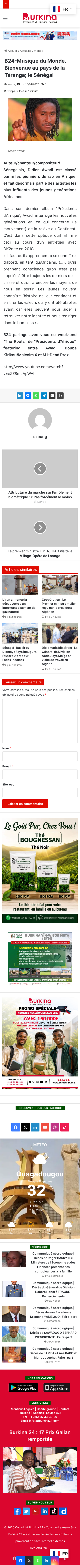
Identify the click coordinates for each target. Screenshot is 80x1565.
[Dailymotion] (63, 1514)
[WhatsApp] (36, 395)
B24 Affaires (38, 1547)
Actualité (26, 50)
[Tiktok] (54, 1514)
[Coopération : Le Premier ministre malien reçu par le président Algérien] (60, 585)
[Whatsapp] (37, 1560)
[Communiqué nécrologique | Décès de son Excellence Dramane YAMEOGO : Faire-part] (14, 1314)
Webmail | (38, 1412)
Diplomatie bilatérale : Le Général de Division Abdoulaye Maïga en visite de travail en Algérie (59, 656)
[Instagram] (55, 1560)
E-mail (7, 766)
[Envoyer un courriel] (18, 84)
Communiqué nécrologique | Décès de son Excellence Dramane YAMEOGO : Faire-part (53, 1312)
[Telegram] (44, 395)
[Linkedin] (46, 1560)
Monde (38, 50)
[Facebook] (20, 1560)
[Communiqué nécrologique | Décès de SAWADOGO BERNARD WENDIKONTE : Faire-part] (14, 1334)
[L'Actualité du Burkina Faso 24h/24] (40, 18)
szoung (12, 84)
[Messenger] (28, 395)
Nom (6, 748)
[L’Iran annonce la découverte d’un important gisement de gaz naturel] (20, 585)
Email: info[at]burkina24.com (40, 1420)
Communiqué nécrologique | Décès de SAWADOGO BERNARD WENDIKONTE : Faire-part (53, 1332)
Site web (8, 784)
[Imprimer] (60, 395)
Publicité (24, 1412)
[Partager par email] (52, 395)
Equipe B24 (53, 1412)
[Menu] (5, 19)
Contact (63, 1409)
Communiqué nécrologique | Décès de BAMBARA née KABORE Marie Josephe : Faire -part (53, 1353)
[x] (26, 1514)
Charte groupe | (47, 1409)
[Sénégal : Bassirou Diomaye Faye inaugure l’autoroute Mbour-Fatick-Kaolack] (20, 633)
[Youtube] (35, 1514)
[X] (29, 1560)
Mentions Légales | (24, 1409)
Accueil (12, 50)
